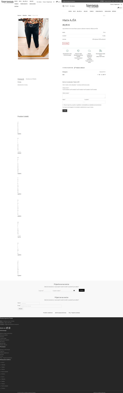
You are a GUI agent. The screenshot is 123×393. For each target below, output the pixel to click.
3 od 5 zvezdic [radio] (79, 89)
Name (19, 302)
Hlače (29, 15)
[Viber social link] (105, 75)
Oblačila (25, 15)
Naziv (64, 99)
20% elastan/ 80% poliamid (98, 39)
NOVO (103, 72)
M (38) (103, 35)
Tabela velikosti (80, 67)
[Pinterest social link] (100, 75)
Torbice (3, 369)
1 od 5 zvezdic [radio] (65, 89)
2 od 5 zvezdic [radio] (72, 89)
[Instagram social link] (103, 1)
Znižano (3, 374)
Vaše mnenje (65, 93)
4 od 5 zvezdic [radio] (86, 89)
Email (19, 305)
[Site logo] (7, 2)
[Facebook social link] (101, 1)
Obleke (3, 367)
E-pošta (87, 99)
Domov (19, 15)
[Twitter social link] (101, 75)
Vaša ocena (65, 87)
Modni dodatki (4, 371)
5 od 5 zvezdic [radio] (93, 89)
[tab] (21, 79)
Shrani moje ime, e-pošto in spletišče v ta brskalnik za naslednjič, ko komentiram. (83, 105)
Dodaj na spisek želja (68, 67)
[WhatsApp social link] (103, 75)
